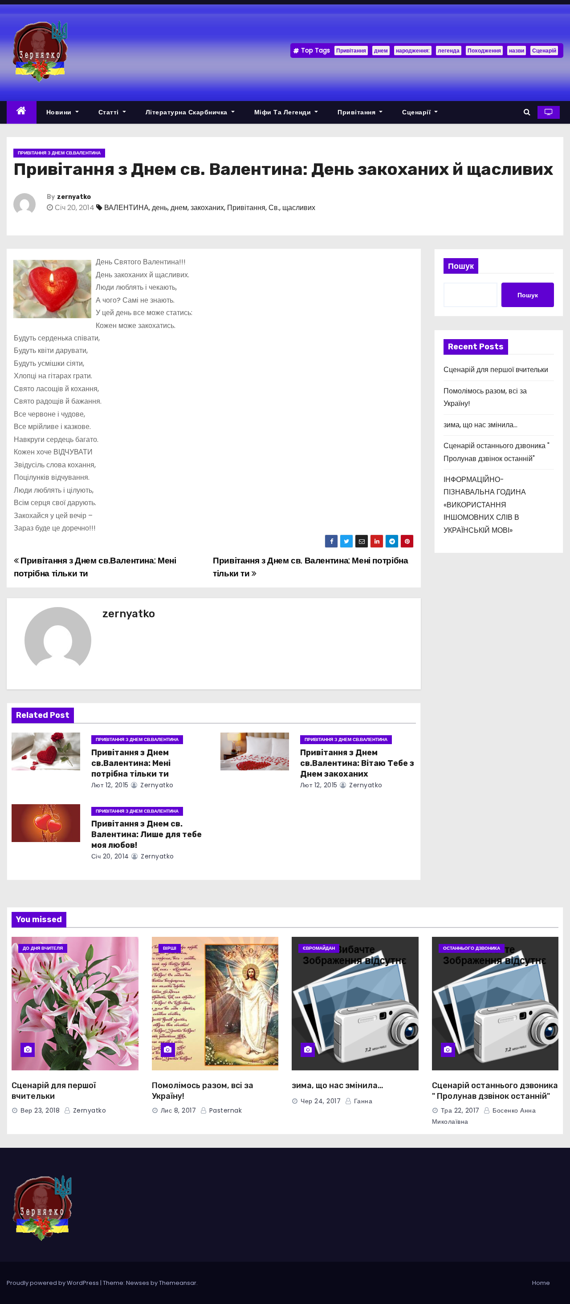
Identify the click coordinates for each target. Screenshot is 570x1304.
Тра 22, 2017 (460, 1110)
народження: (413, 50)
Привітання (351, 50)
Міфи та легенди (283, 112)
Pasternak (224, 1110)
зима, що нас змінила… (480, 425)
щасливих (298, 207)
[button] (527, 112)
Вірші (169, 948)
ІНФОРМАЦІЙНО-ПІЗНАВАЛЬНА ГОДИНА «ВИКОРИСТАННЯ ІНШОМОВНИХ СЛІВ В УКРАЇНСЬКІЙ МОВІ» (485, 504)
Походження (484, 50)
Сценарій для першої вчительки (496, 369)
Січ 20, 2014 (110, 856)
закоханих (207, 207)
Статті (109, 112)
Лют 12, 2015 (110, 785)
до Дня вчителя (43, 948)
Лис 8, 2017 (178, 1110)
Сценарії (417, 112)
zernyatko (74, 197)
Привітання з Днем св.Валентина (59, 153)
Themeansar (177, 1283)
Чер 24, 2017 (321, 1101)
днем (381, 50)
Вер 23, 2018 (40, 1110)
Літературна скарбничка (188, 112)
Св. (274, 207)
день (159, 207)
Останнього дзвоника (471, 948)
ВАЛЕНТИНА (126, 207)
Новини (60, 112)
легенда (449, 50)
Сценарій (544, 50)
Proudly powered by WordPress (53, 1283)
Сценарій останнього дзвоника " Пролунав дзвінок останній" (495, 1091)
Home (541, 1283)
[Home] (22, 112)
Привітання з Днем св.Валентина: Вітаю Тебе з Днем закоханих (357, 763)
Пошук (461, 265)
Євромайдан (319, 948)
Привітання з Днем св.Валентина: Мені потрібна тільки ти (131, 763)
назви (516, 50)
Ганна (362, 1101)
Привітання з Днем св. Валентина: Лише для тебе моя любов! (146, 834)
